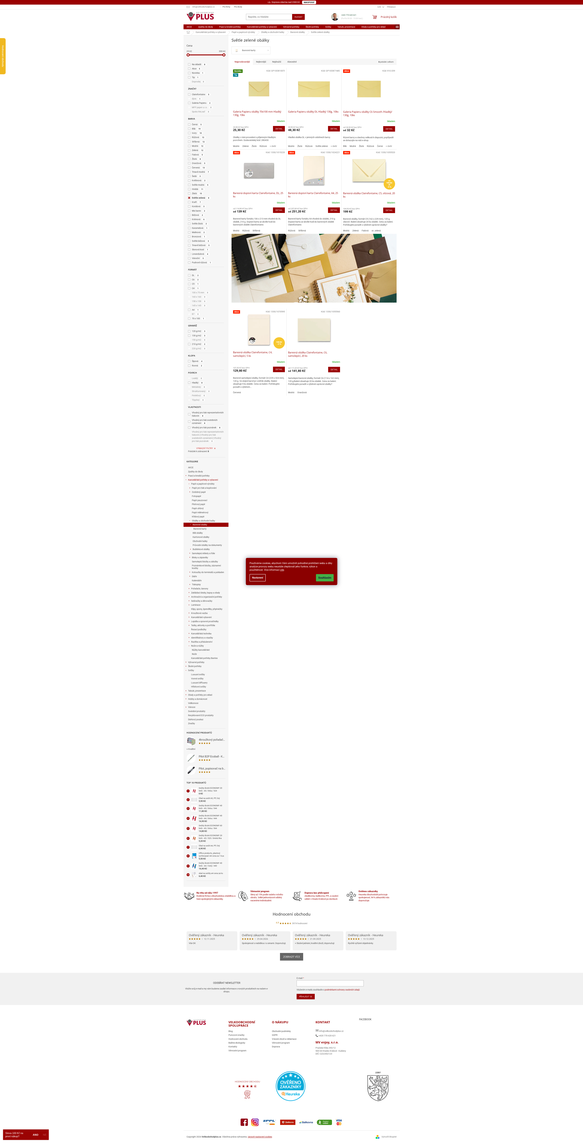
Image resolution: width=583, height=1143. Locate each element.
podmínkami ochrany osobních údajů (342, 989)
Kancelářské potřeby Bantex (204, 658)
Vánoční (198, 258)
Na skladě (198, 64)
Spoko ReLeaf (200, 111)
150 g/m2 (198, 340)
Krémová (198, 219)
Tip (195, 77)
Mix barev (198, 211)
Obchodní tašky (200, 541)
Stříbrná (198, 141)
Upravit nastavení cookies (260, 1137)
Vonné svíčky (197, 678)
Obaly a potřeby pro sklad (200, 695)
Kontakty (232, 1046)
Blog (230, 1031)
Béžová (197, 215)
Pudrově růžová (201, 262)
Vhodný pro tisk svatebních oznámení (205, 421)
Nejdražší (276, 62)
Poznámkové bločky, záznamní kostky (206, 566)
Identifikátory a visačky (202, 637)
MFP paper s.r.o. (202, 107)
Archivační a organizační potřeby (206, 597)
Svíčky (191, 670)
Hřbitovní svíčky (198, 686)
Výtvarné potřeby (196, 662)
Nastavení (257, 577)
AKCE (190, 467)
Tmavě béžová (201, 245)
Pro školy (238, 7)
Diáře (194, 576)
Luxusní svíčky (198, 674)
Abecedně (292, 62)
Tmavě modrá (200, 172)
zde (282, 569)
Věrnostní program (237, 1050)
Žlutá (196, 159)
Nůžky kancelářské (201, 650)
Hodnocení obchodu (291, 914)
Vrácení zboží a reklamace (284, 1039)
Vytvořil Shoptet (389, 1136)
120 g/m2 (198, 331)
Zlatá (197, 193)
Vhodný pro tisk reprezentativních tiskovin (208, 414)
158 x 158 (198, 301)
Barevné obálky (200, 524)
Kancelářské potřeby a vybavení (203, 480)
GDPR (275, 1035)
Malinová (198, 232)
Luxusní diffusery (199, 682)
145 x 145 (198, 305)
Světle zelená (200, 198)
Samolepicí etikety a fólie (203, 553)
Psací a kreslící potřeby (199, 475)
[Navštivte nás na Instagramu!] (255, 1122)
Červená (198, 167)
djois (196, 98)
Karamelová (199, 228)
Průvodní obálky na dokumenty (207, 545)
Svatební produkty (196, 711)
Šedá (196, 176)
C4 (195, 288)
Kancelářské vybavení (201, 617)
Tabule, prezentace (197, 691)
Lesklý (197, 378)
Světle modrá (200, 185)
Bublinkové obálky (201, 549)
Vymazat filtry (204, 448)
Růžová (198, 137)
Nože (194, 654)
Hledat (298, 16)
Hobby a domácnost (197, 699)
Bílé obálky (198, 533)
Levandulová (200, 254)
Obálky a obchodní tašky (203, 520)
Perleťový (198, 395)
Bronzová (198, 236)
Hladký (197, 382)
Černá (197, 124)
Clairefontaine (200, 94)
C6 (195, 279)
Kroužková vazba (199, 613)
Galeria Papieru (201, 103)
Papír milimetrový (200, 512)
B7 (195, 314)
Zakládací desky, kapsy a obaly (205, 592)
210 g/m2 (198, 344)
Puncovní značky (236, 1035)
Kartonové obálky (201, 537)
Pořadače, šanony (199, 588)
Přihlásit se (305, 996)
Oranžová (198, 163)
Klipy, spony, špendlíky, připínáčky (206, 609)
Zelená (197, 150)
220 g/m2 (198, 348)
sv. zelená (376, 230)
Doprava (276, 1046)
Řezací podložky (198, 629)
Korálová (198, 206)
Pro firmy (226, 7)
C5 (195, 284)
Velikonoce (193, 703)
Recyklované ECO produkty (201, 715)
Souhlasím (324, 577)
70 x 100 (198, 318)
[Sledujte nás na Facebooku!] (244, 1122)
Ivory (197, 133)
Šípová (197, 361)
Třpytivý (198, 400)
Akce (196, 68)
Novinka (197, 73)
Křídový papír (198, 516)
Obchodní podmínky (281, 1031)
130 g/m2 (198, 335)
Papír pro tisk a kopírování (204, 488)
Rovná (197, 365)
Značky (191, 723)
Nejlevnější (261, 62)
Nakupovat (309, 2)
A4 (195, 310)
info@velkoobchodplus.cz (330, 1030)
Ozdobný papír (199, 492)
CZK (379, 7)
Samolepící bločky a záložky (205, 561)
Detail (278, 128)
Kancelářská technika (201, 633)
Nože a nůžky (197, 646)
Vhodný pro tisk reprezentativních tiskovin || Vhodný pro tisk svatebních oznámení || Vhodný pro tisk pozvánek (208, 436)
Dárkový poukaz (195, 719)
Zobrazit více (291, 956)
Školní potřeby (194, 666)
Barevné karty (200, 529)
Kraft (196, 202)
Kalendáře (196, 580)
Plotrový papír (198, 504)
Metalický (198, 387)
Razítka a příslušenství (201, 642)
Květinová (198, 180)
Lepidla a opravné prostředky (205, 621)
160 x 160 (198, 297)
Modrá (197, 146)
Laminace (195, 605)
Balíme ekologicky (236, 1043)
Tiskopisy (196, 584)
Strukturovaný (201, 391)
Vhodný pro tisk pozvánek (206, 427)
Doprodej (198, 81)
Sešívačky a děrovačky (201, 601)
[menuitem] (189, 26)
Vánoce (191, 707)
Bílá (196, 129)
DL (195, 275)
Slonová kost (200, 249)
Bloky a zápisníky (200, 557)
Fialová (197, 154)
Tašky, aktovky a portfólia (203, 625)
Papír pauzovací (199, 500)
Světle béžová (200, 241)
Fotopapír (196, 496)
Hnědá (197, 189)
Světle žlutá (199, 223)
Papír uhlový (198, 508)
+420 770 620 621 (348, 15)
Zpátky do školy (195, 471)
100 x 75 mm (200, 292)
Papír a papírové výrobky (202, 484)
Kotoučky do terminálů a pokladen (208, 572)
